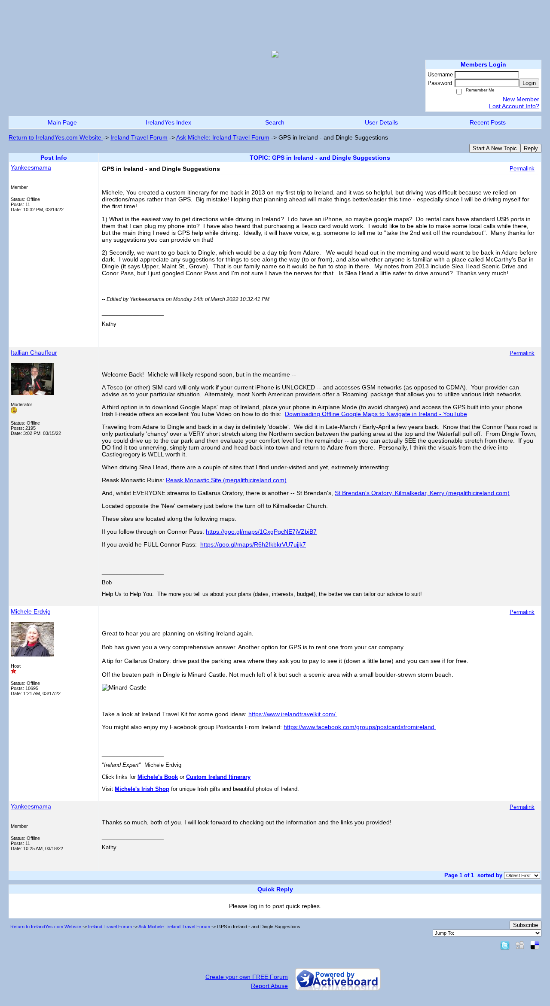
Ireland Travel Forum (139, 137)
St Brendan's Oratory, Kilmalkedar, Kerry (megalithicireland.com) (422, 492)
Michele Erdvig (31, 611)
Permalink (522, 169)
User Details (381, 122)
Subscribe (525, 925)
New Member (521, 99)
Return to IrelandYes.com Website (56, 137)
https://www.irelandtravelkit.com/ (292, 714)
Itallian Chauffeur (34, 352)
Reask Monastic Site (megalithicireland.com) (226, 480)
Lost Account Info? (514, 106)
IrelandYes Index (168, 122)
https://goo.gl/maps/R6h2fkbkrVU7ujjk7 (253, 544)
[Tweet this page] (505, 945)
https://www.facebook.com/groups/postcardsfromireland (360, 726)
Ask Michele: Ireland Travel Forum (222, 137)
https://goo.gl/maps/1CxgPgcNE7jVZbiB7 (261, 531)
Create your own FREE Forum (246, 976)
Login (529, 83)
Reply (531, 148)
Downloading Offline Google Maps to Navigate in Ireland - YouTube (376, 413)
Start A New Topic (495, 148)
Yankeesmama (31, 167)
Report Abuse (269, 985)
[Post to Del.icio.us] (534, 945)
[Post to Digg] (519, 945)
